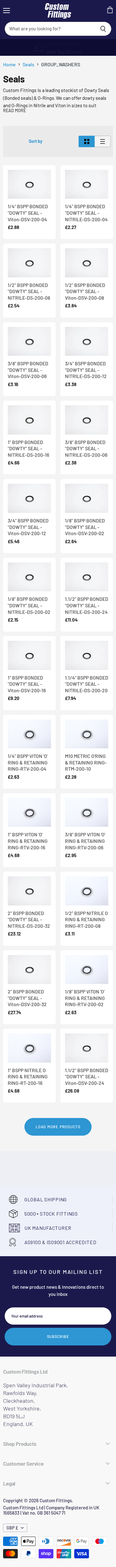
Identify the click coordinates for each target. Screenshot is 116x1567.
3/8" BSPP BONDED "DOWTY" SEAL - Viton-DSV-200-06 (28, 369)
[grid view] (87, 141)
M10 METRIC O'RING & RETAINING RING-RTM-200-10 (86, 762)
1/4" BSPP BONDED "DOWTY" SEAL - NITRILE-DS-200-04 (86, 212)
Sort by (35, 141)
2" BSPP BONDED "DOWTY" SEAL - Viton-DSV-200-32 (27, 997)
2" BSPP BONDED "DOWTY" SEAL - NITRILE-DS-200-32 (29, 919)
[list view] (103, 141)
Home (9, 64)
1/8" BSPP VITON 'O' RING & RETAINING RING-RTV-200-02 (85, 997)
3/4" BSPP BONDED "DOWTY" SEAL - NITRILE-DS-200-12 (86, 369)
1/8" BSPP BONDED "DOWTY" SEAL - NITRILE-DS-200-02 (29, 605)
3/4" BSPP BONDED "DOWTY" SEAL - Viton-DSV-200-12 (28, 526)
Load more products (58, 1126)
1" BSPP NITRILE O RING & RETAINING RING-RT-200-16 (28, 1076)
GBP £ (12, 1527)
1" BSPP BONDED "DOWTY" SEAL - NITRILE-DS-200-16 (28, 448)
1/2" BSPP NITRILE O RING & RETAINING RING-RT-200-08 (86, 919)
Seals (28, 64)
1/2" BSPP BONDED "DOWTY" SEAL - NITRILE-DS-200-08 (29, 291)
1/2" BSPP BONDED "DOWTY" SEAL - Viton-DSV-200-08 (85, 291)
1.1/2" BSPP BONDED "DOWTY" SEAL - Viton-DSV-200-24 (86, 1076)
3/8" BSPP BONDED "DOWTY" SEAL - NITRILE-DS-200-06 (86, 448)
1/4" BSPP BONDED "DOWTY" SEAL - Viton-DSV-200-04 (28, 212)
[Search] (103, 29)
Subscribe (58, 1336)
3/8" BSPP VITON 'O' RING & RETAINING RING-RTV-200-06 (85, 840)
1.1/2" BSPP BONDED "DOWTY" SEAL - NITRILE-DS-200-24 (86, 605)
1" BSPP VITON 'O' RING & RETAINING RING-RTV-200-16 (28, 840)
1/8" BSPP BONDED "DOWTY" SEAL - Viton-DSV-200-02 (85, 526)
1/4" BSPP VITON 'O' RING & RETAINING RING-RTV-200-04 (28, 762)
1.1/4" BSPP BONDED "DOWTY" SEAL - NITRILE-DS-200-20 (86, 684)
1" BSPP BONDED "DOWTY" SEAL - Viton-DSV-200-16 (27, 684)
